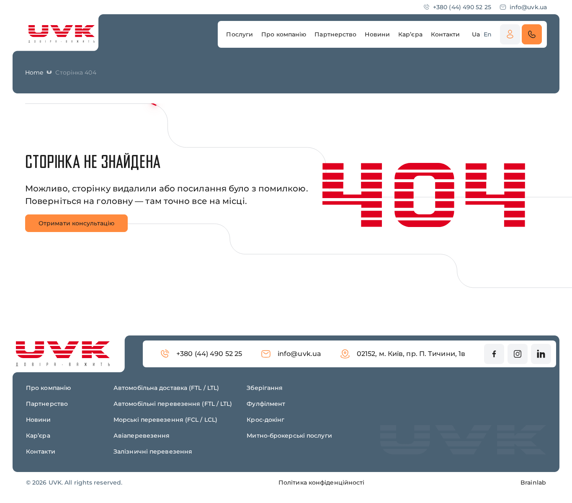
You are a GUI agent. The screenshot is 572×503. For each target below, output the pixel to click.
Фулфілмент (266, 404)
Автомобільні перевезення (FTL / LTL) (172, 404)
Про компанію (48, 388)
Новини (38, 419)
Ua (476, 34)
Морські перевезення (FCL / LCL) (165, 419)
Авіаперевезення (141, 435)
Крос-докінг (265, 419)
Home (34, 72)
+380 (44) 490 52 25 (462, 7)
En (488, 34)
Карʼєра (38, 435)
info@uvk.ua (528, 7)
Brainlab (533, 482)
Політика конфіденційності (321, 482)
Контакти (40, 451)
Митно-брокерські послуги (289, 435)
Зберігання (265, 388)
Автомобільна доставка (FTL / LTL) (166, 388)
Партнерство (47, 404)
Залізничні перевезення (152, 451)
